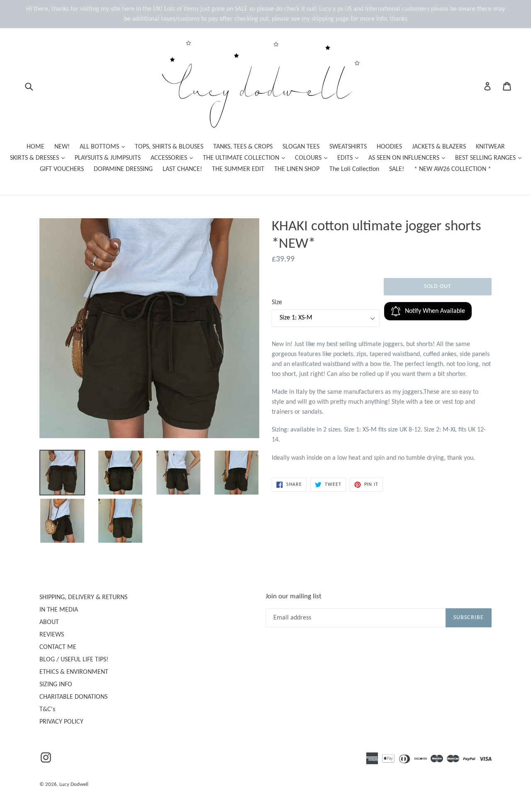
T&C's (47, 709)
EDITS (350, 157)
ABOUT (49, 622)
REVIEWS (51, 635)
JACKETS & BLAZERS (439, 147)
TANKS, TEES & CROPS (243, 147)
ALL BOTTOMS (104, 146)
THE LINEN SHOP (296, 169)
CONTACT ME (57, 647)
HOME (35, 147)
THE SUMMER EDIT (238, 169)
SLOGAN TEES (301, 147)
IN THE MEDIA (58, 610)
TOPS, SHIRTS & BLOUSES (169, 147)
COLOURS (313, 157)
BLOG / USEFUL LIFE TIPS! (73, 659)
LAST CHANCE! (182, 169)
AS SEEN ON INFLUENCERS (408, 157)
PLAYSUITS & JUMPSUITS (108, 158)
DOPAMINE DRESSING (123, 169)
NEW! (62, 147)
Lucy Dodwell (73, 784)
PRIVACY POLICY (61, 722)
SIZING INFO (55, 684)
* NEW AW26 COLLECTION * (452, 169)
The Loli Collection (354, 169)
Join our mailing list (294, 596)
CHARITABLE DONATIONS (73, 697)
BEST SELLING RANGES (490, 157)
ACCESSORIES (174, 157)
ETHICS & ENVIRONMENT (73, 672)
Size (277, 302)
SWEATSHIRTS (348, 147)
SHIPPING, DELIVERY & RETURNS (83, 597)
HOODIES (389, 147)
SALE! (396, 169)
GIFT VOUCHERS (62, 169)
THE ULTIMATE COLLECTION (246, 157)
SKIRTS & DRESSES (39, 157)
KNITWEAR (490, 147)
